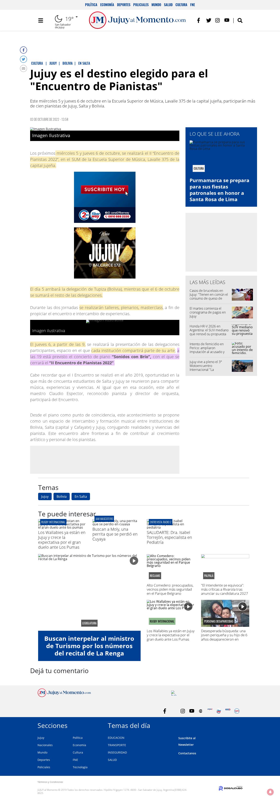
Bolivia (62, 496)
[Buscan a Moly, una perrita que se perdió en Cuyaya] (116, 524)
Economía (107, 4)
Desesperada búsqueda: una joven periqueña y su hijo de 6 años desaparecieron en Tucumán (224, 637)
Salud (168, 4)
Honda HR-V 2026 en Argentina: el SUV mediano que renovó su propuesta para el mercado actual (209, 332)
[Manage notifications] (270, 792)
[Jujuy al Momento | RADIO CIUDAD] (236, 711)
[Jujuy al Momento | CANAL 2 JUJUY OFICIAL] (200, 711)
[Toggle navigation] (40, 20)
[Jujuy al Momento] (64, 696)
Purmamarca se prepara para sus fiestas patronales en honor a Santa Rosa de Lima (219, 190)
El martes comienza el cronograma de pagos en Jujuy (208, 312)
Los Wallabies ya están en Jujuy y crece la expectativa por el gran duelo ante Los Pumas (61, 540)
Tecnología (80, 767)
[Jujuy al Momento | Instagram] (217, 20)
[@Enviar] (23, 68)
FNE (192, 4)
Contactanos (187, 753)
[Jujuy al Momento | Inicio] (237, 724)
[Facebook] (23, 50)
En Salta (81, 496)
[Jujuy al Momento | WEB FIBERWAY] (218, 711)
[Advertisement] (104, 459)
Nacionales (45, 745)
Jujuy (45, 496)
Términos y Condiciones (50, 781)
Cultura (181, 4)
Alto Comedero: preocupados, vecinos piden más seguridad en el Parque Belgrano (170, 589)
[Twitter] (23, 59)
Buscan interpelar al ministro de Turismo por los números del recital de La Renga (89, 645)
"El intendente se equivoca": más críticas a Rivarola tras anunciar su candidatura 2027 (224, 589)
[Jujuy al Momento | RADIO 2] (227, 711)
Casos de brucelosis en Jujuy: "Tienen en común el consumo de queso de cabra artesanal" (209, 296)
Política (91, 4)
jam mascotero (104, 519)
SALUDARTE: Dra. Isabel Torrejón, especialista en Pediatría (169, 537)
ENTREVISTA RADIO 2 (160, 522)
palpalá (208, 575)
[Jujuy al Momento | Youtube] (226, 20)
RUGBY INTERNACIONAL (53, 522)
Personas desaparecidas (218, 621)
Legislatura (89, 623)
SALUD (112, 760)
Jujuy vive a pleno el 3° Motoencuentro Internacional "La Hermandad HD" (206, 368)
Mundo (156, 4)
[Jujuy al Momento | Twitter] (208, 20)
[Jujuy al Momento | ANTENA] (209, 711)
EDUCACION (116, 738)
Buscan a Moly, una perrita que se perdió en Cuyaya (115, 534)
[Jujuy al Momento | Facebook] (199, 20)
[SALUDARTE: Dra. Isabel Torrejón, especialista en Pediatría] (171, 527)
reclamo (155, 575)
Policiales (141, 4)
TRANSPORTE (117, 745)
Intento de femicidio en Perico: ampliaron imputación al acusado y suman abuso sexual (207, 350)
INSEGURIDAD (117, 752)
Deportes (123, 4)
